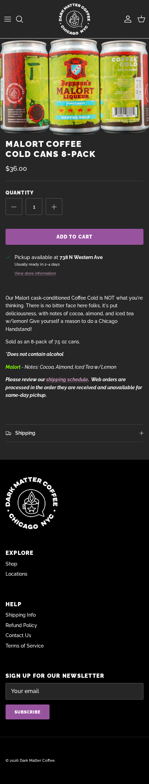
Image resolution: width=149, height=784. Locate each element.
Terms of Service (25, 646)
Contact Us (18, 635)
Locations (16, 574)
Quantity (20, 192)
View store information (35, 273)
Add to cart (74, 237)
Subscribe (28, 712)
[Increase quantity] (54, 206)
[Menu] (7, 19)
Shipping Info (21, 615)
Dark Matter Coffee (37, 760)
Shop (11, 564)
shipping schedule (67, 379)
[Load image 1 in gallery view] (74, 87)
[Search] (22, 19)
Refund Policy (21, 625)
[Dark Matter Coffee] (74, 19)
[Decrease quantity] (14, 206)
